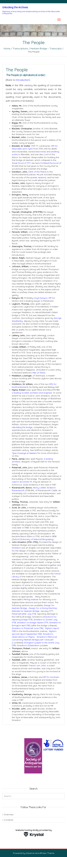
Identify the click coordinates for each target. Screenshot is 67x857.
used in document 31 (22, 481)
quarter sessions (38, 177)
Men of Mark (38, 372)
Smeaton (16, 548)
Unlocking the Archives (15, 7)
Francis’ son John (37, 665)
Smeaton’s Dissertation (28, 645)
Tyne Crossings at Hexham (24, 453)
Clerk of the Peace (37, 171)
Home (7, 48)
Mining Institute (31, 599)
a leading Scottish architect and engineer (32, 393)
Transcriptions (20, 48)
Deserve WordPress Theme (40, 853)
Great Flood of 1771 (21, 163)
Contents (8, 819)
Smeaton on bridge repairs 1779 (32, 622)
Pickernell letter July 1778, (24, 614)
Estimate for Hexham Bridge (25, 611)
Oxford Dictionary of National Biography (33, 539)
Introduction (22, 79)
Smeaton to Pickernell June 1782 (27, 628)
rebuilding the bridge (22, 427)
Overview (9, 814)
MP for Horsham (51, 677)
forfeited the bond (49, 163)
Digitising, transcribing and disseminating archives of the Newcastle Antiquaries (31, 12)
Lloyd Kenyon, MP (42, 298)
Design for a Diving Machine (42, 608)
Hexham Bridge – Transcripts (46, 48)
